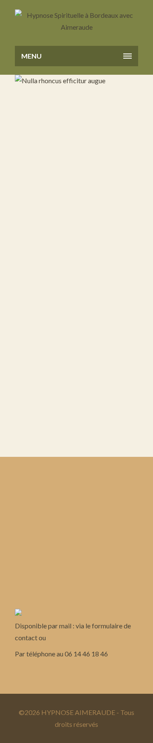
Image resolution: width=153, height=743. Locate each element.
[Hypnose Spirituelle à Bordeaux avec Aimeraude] (76, 21)
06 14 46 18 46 (86, 654)
